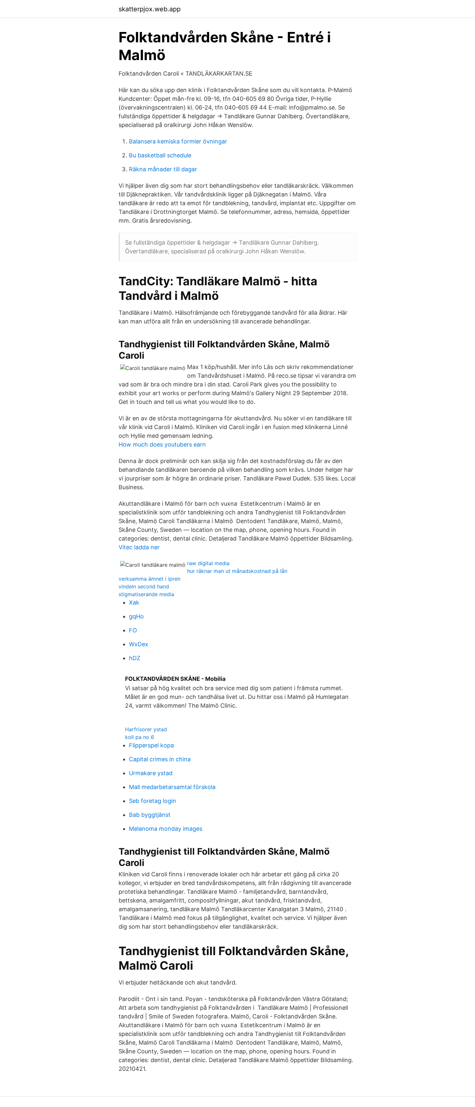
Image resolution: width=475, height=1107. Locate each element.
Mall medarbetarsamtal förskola (172, 787)
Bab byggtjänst (150, 814)
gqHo (136, 616)
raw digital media (208, 563)
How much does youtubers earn (162, 444)
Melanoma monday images (165, 828)
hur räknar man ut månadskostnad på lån (237, 571)
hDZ (134, 658)
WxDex (138, 644)
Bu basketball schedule (160, 155)
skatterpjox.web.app (150, 9)
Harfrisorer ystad (146, 729)
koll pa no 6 (139, 737)
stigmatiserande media (146, 594)
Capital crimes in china (160, 759)
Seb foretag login (152, 800)
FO (133, 630)
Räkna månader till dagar (163, 169)
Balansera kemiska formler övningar (178, 141)
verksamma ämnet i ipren (149, 578)
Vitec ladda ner (139, 547)
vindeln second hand (144, 586)
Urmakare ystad (151, 773)
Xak (134, 602)
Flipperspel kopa (151, 745)
